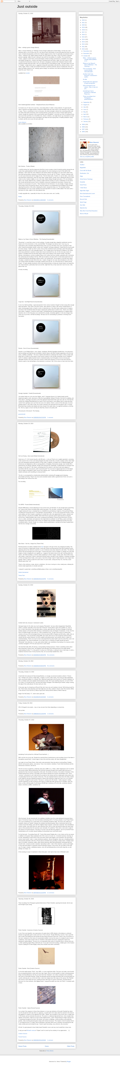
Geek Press (83, 184)
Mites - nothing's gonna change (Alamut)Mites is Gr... (90, 59)
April (84, 114)
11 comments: (51, 892)
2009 (83, 124)
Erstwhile (82, 182)
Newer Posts (22, 1046)
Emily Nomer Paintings (86, 179)
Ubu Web (82, 205)
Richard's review (31, 1030)
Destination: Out (84, 173)
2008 (83, 127)
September (86, 102)
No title (85, 79)
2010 (83, 49)
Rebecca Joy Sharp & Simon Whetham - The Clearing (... (90, 65)
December (86, 51)
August (85, 104)
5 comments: (50, 200)
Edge (81, 176)
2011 (83, 46)
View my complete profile (87, 156)
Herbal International (23, 572)
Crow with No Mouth (85, 170)
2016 (83, 34)
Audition (82, 164)
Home (47, 1046)
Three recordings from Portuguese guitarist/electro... (89, 98)
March (85, 116)
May (84, 112)
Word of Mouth (84, 213)
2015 (83, 37)
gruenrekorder (21, 414)
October (85, 55)
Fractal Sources (22, 1036)
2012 (83, 44)
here (42, 546)
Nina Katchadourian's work (87, 193)
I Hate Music (83, 187)
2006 (83, 131)
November (86, 53)
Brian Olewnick (94, 142)
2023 (83, 20)
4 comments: (50, 579)
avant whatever (22, 122)
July (84, 107)
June (84, 109)
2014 (83, 39)
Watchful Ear (83, 208)
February (86, 119)
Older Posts (70, 1046)
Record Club (83, 199)
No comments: (51, 655)
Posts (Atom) (50, 1050)
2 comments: (50, 713)
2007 (83, 129)
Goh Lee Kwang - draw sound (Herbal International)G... (89, 70)
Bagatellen (83, 167)
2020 (83, 25)
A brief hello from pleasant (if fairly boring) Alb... (90, 82)
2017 (83, 32)
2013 (83, 41)
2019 (83, 27)
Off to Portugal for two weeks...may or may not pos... (90, 87)
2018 (83, 29)
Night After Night (84, 190)
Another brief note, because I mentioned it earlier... (90, 75)
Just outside (27, 6)
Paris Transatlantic (85, 196)
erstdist (28, 73)
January (85, 121)
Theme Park (21, 575)
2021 (83, 22)
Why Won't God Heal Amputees (88, 210)
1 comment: (50, 417)
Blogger (69, 1061)
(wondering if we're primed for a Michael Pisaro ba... (89, 92)
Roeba (20, 196)
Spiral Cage (83, 202)
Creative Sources (22, 1033)
